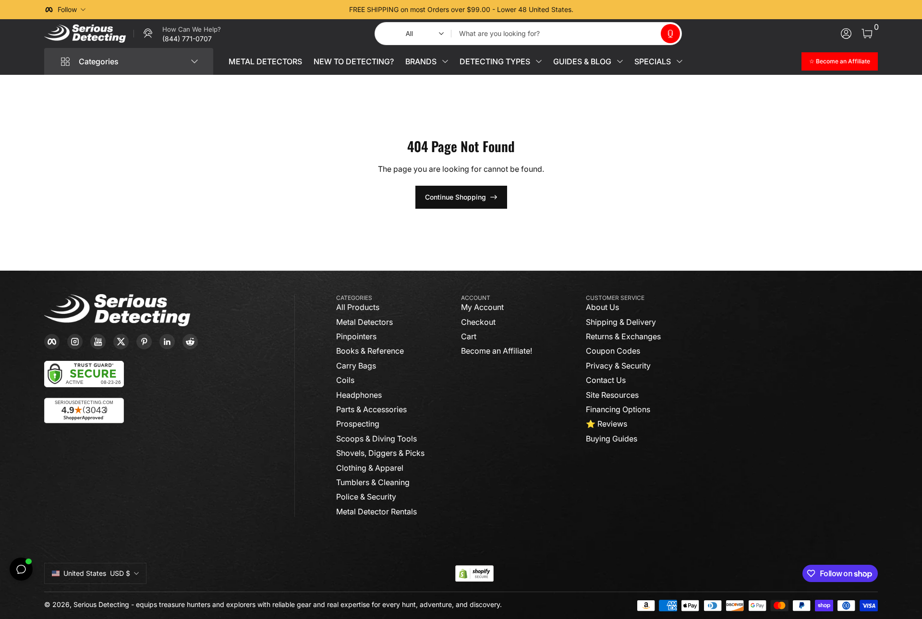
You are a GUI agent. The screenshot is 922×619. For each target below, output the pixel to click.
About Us (602, 307)
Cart (468, 336)
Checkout (478, 322)
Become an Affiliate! (496, 351)
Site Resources (612, 395)
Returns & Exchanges (623, 336)
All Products (357, 307)
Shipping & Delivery (621, 322)
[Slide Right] (607, 9)
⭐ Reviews (606, 424)
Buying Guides (611, 438)
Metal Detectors (364, 322)
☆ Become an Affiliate (839, 61)
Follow (67, 9)
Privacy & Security (618, 365)
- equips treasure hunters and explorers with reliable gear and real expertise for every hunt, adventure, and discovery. (316, 604)
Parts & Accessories (371, 409)
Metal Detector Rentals (376, 511)
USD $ (96, 573)
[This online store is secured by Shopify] (474, 573)
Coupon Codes (613, 351)
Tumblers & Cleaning (373, 482)
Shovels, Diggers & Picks (380, 453)
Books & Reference (370, 351)
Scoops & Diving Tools (376, 438)
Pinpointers (356, 336)
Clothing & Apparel (369, 468)
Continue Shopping (455, 197)
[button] (670, 33)
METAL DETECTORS (265, 61)
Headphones (359, 395)
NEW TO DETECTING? (354, 61)
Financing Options (618, 409)
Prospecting (357, 424)
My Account (482, 307)
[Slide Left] (315, 9)
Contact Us (606, 380)
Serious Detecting (101, 604)
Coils (345, 380)
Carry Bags (356, 365)
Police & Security (366, 496)
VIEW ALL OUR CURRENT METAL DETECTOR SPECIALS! (461, 9)
